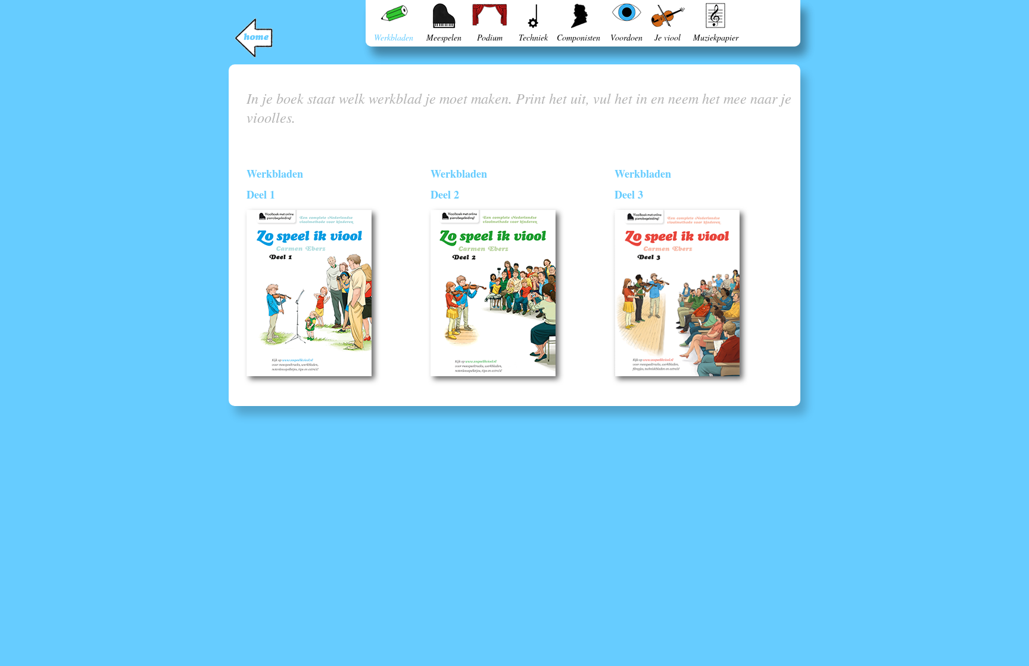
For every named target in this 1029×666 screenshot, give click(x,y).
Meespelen (444, 37)
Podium (490, 37)
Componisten (578, 37)
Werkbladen (393, 37)
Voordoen (626, 37)
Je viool (667, 37)
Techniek (533, 37)
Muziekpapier (715, 37)
